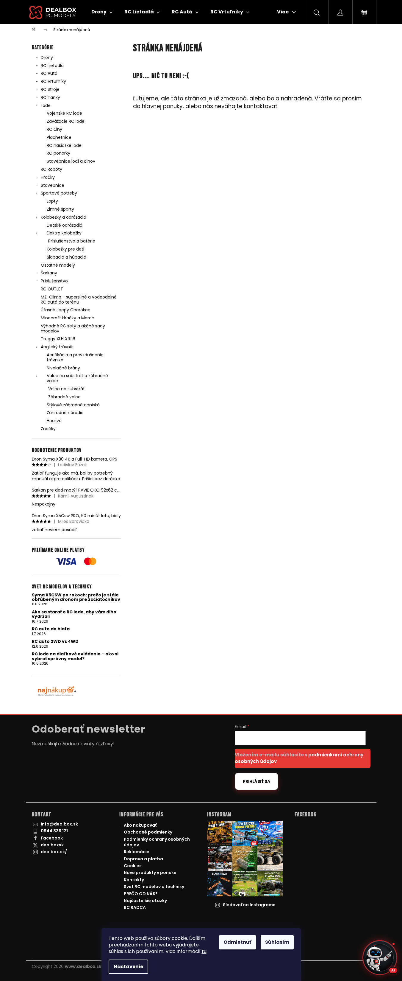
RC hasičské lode (64, 145)
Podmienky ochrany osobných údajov (157, 842)
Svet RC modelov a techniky (154, 887)
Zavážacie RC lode (66, 121)
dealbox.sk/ (54, 852)
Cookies (133, 866)
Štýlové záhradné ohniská (73, 405)
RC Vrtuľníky (53, 81)
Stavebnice (52, 185)
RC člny (54, 129)
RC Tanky (50, 97)
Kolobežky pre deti (65, 249)
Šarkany (49, 273)
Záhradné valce (64, 397)
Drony (47, 57)
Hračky (48, 177)
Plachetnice (59, 137)
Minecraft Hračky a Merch (67, 318)
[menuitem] (101, 12)
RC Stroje (50, 89)
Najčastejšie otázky (145, 901)
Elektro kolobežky (64, 233)
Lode (46, 105)
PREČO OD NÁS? (141, 894)
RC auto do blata (51, 629)
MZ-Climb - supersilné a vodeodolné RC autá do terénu (79, 299)
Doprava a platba (143, 859)
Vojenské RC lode (64, 113)
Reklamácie (136, 852)
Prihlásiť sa (256, 781)
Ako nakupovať (140, 825)
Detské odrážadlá (64, 225)
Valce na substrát (66, 389)
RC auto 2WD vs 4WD (55, 641)
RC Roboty (51, 169)
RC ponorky (58, 153)
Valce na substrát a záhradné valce (77, 378)
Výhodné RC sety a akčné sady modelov (73, 328)
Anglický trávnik (57, 347)
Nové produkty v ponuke (150, 873)
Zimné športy (60, 209)
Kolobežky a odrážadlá (63, 217)
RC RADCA (135, 907)
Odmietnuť (237, 942)
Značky (48, 429)
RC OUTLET (52, 289)
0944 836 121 (54, 831)
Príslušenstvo (54, 281)
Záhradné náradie (65, 413)
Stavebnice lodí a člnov (71, 161)
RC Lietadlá (52, 66)
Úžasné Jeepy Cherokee (65, 310)
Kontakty (134, 880)
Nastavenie (128, 966)
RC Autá (49, 73)
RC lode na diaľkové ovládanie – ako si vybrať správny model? (75, 656)
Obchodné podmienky (148, 832)
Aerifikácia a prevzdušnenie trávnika (75, 357)
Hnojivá (54, 421)
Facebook (52, 838)
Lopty (52, 201)
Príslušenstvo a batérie (71, 241)
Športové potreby (59, 193)
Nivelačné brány (63, 368)
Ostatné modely (58, 265)
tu (204, 951)
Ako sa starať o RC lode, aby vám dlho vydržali (74, 614)
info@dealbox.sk (59, 824)
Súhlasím (277, 942)
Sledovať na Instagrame (249, 905)
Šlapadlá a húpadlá (66, 257)
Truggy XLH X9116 (58, 339)
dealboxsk (52, 845)
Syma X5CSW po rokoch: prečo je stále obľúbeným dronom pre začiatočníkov (76, 597)
